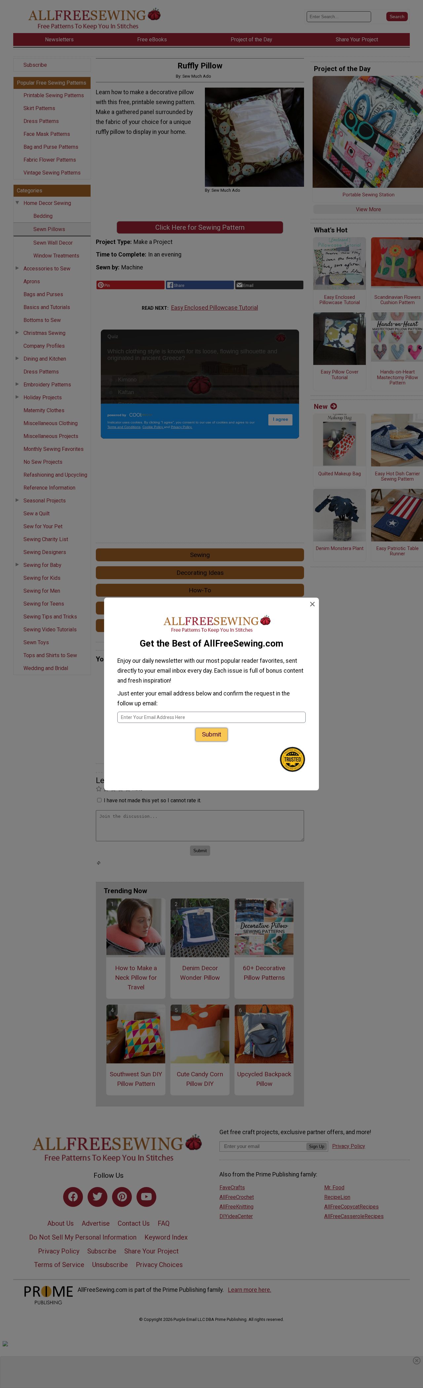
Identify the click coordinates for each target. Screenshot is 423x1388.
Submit (211, 734)
